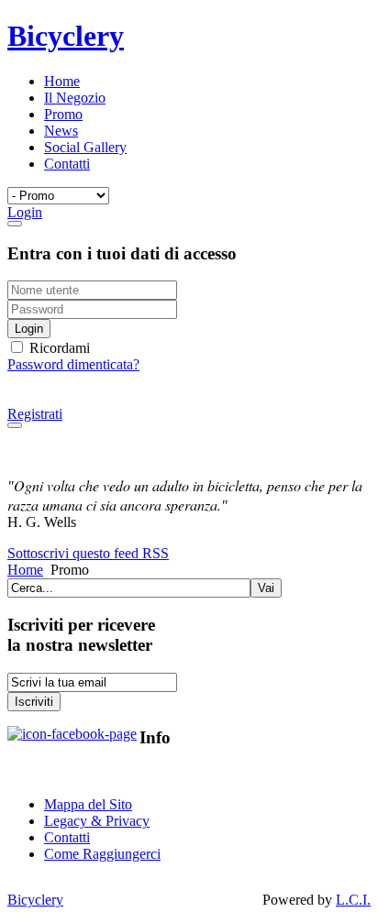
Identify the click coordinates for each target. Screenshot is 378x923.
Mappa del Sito (88, 804)
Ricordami (58, 348)
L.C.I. (353, 899)
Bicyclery (35, 899)
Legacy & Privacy (97, 821)
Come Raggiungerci (102, 854)
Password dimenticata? (73, 364)
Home (25, 569)
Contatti (67, 837)
